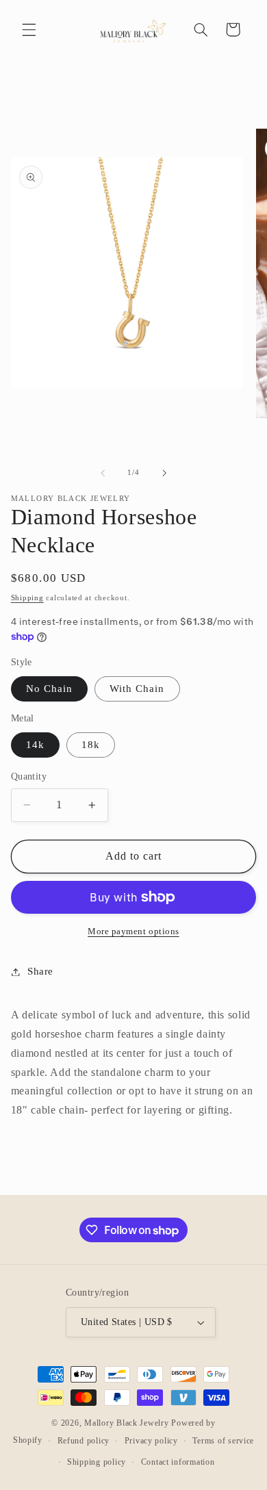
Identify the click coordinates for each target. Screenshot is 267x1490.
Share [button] (40, 971)
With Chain (137, 688)
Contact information (178, 1462)
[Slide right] (164, 473)
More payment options (133, 931)
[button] (28, 29)
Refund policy (84, 1441)
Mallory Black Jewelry (126, 1423)
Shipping (27, 598)
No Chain (49, 688)
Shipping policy (96, 1462)
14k (35, 744)
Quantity (29, 776)
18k (90, 744)
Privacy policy (151, 1441)
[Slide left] (103, 473)
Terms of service (223, 1441)
